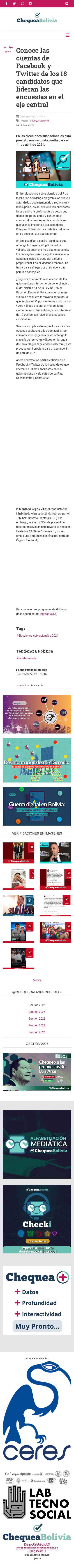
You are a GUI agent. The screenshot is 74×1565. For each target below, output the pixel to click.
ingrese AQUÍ (48, 614)
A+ (11, 47)
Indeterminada (27, 658)
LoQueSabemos (41, 121)
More (36, 980)
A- (5, 47)
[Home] (37, 17)
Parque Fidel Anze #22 (37, 1544)
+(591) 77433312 (37, 1551)
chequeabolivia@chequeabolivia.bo (37, 1547)
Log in (21, 685)
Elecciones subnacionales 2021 (38, 635)
